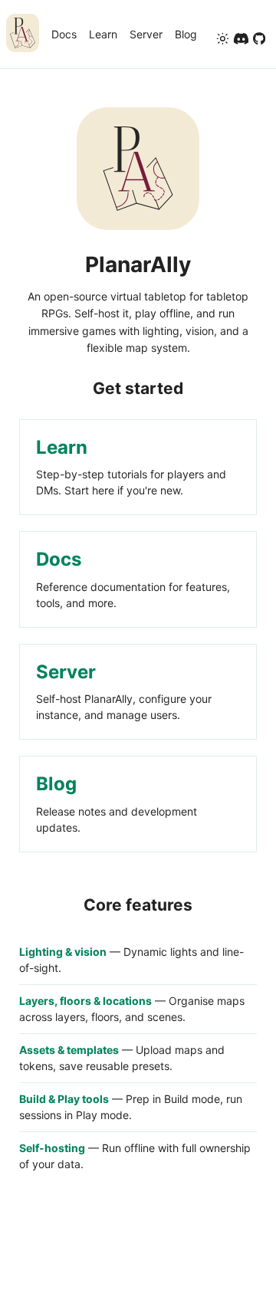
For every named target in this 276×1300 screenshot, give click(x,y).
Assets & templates (69, 1049)
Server (146, 34)
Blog (186, 34)
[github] (259, 40)
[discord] (241, 40)
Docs (64, 34)
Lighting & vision (63, 951)
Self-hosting (52, 1147)
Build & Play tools (64, 1098)
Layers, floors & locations (85, 1000)
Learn (103, 34)
